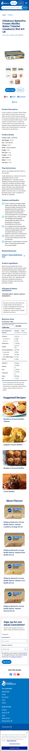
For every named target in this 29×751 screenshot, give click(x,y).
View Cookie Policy (11, 740)
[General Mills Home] (9, 683)
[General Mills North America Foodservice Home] (5, 2)
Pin (7, 97)
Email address (6, 637)
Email (13, 97)
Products (10, 15)
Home (4, 15)
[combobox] (12, 8)
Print (15, 102)
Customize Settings (14, 743)
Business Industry (7, 645)
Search (25, 7)
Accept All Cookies (14, 748)
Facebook (22, 97)
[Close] (27, 732)
